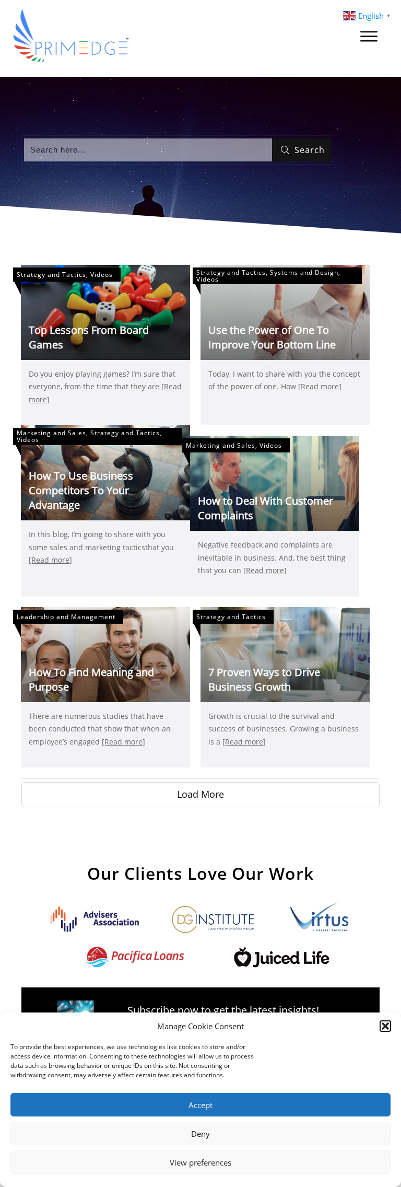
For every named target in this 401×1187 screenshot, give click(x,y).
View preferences (200, 1162)
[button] (385, 1026)
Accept (200, 1105)
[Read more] (319, 386)
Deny (200, 1133)
